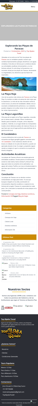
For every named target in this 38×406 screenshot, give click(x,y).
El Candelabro (6, 142)
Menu (33, 7)
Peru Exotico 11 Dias (8, 370)
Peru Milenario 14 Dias (9, 373)
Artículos (8, 213)
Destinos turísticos (27, 194)
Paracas (4, 60)
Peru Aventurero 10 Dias (9, 376)
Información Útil (7, 196)
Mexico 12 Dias (6, 367)
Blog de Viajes (23, 196)
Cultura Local (9, 222)
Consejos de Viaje (14, 194)
